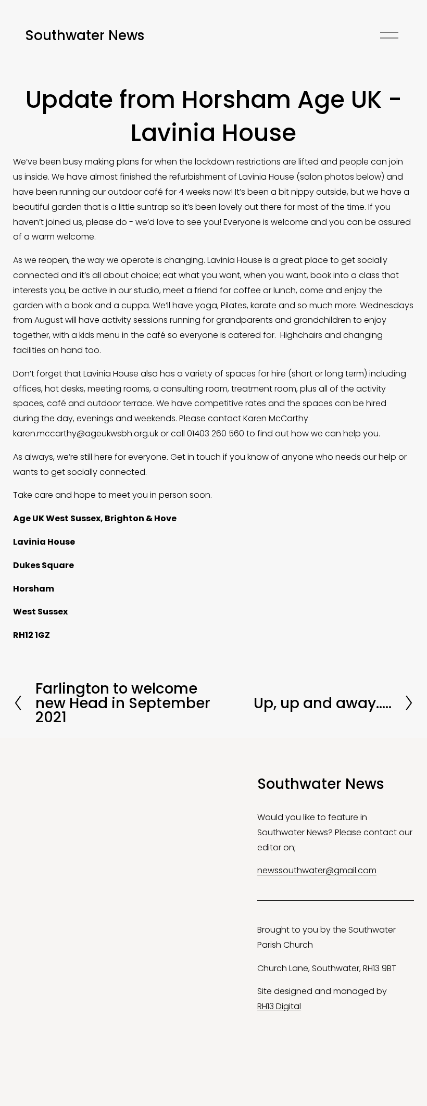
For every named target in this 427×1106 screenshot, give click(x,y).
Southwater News (85, 35)
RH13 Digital (279, 1006)
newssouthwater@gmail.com (316, 870)
